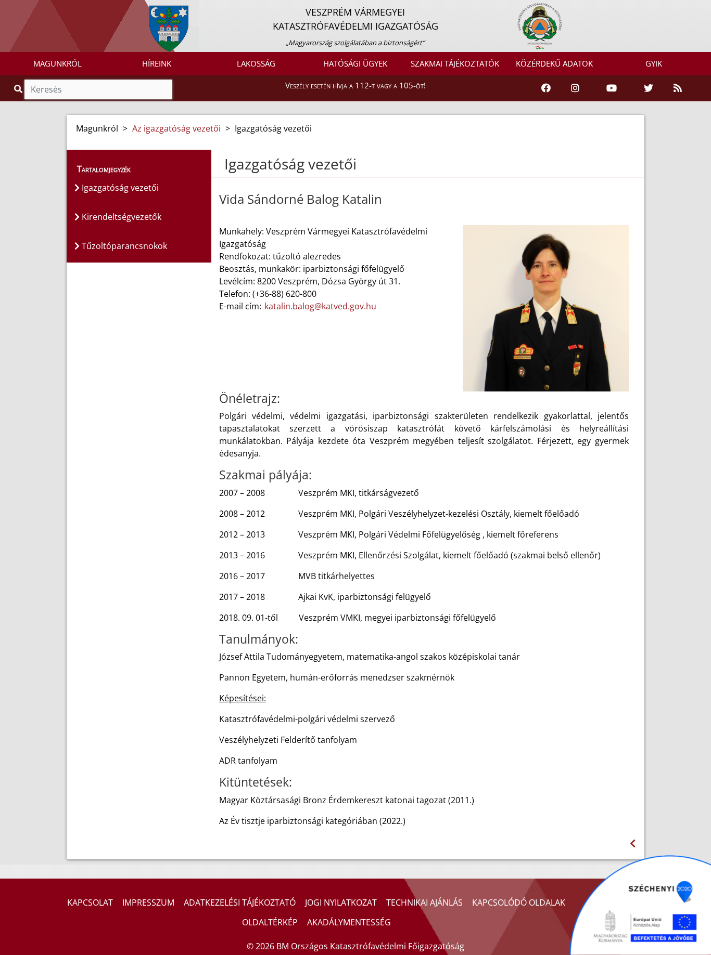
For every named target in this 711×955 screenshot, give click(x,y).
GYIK (653, 63)
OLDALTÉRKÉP (270, 922)
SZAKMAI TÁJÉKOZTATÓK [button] (455, 63)
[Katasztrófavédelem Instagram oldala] (575, 88)
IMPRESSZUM (148, 902)
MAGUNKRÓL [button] (57, 63)
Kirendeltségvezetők (120, 217)
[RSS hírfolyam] (677, 88)
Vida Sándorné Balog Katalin (300, 199)
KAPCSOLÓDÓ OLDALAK (518, 902)
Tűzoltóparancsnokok (123, 246)
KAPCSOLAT (90, 902)
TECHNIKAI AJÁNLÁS (424, 902)
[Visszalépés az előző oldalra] (633, 843)
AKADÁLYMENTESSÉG (349, 922)
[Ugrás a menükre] (8, 9)
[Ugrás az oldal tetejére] (223, 164)
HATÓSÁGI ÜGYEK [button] (355, 63)
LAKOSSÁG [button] (256, 63)
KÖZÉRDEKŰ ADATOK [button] (554, 63)
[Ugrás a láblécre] (31, 9)
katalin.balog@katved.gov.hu (320, 306)
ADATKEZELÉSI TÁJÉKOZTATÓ (240, 902)
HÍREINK (156, 63)
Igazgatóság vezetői (119, 187)
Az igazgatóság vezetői (176, 128)
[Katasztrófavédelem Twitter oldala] (648, 88)
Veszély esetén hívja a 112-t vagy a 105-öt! (355, 85)
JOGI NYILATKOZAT (341, 902)
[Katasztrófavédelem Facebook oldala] (546, 88)
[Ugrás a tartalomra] (19, 9)
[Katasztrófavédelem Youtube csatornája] (611, 88)
